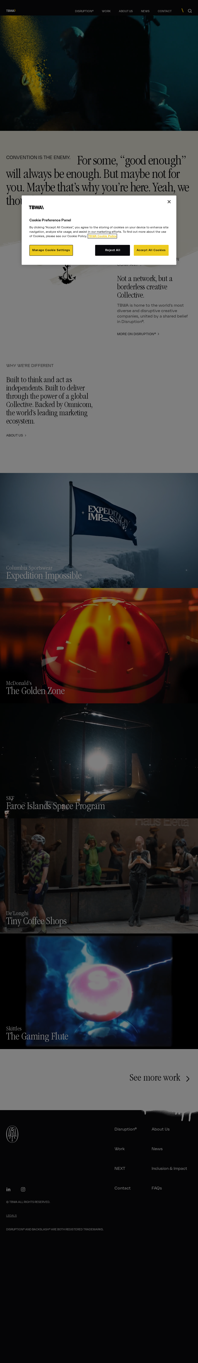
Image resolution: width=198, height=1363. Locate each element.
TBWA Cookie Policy (102, 236)
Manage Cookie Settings (51, 250)
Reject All (112, 250)
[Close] (169, 201)
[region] (99, 230)
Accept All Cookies (151, 250)
